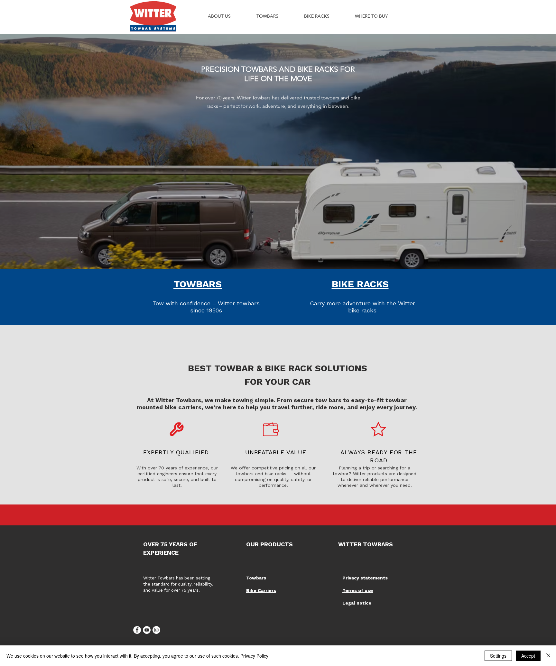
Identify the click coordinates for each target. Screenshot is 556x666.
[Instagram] (156, 630)
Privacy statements (365, 577)
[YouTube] (147, 630)
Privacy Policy (254, 655)
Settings (498, 655)
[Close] (548, 656)
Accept (528, 655)
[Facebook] (137, 630)
